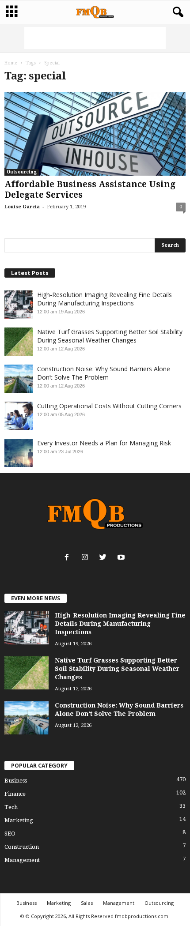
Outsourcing (22, 171)
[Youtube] (122, 558)
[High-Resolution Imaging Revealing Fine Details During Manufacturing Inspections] (26, 627)
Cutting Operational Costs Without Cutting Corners (109, 406)
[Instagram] (87, 558)
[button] (176, 12)
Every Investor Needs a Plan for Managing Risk (104, 443)
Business (15, 780)
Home (10, 62)
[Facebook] (69, 558)
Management (22, 860)
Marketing (18, 820)
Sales (87, 903)
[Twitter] (105, 558)
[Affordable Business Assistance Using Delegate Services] (95, 134)
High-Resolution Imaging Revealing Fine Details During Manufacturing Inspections (104, 298)
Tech (11, 807)
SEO (9, 833)
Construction (21, 846)
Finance (15, 793)
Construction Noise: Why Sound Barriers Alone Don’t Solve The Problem (103, 373)
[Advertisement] (95, 38)
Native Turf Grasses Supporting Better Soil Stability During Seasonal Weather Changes (109, 335)
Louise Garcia (22, 207)
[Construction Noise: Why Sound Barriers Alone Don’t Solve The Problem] (26, 717)
